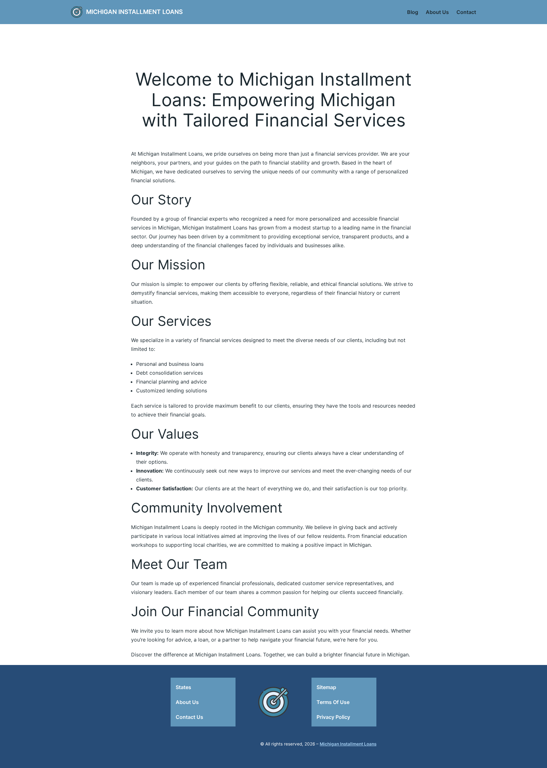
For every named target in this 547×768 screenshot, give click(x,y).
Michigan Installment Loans (134, 12)
